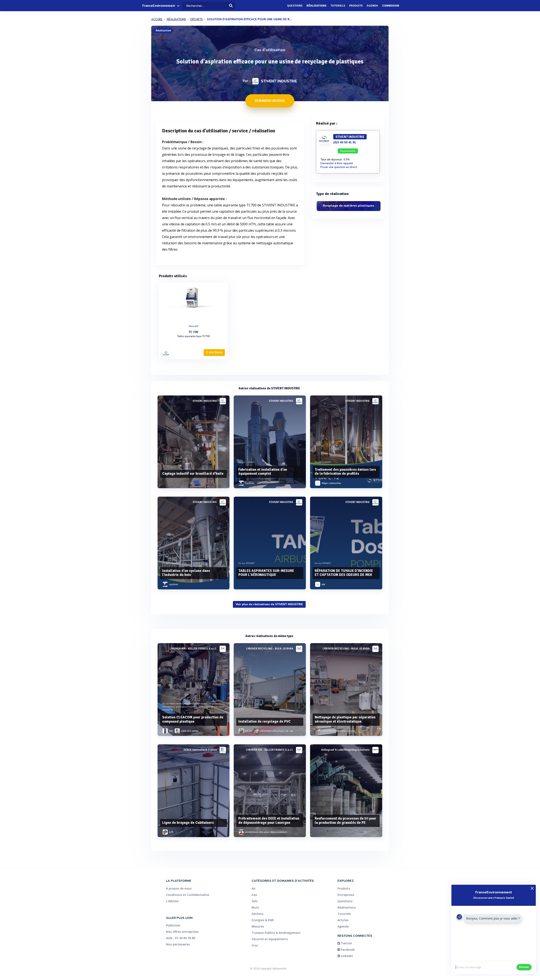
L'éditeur (172, 901)
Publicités (173, 925)
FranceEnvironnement (158, 6)
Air (254, 888)
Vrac (255, 945)
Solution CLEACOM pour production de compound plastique (192, 719)
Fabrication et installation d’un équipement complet (262, 471)
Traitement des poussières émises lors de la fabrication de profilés (345, 471)
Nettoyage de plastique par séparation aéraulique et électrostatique (345, 719)
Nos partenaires (178, 944)
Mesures (258, 926)
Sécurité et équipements (270, 939)
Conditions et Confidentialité (187, 895)
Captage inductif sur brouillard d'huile (193, 473)
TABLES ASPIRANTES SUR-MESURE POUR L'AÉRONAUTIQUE (266, 573)
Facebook (347, 950)
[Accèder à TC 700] (193, 302)
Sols (255, 901)
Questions (294, 5)
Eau (254, 895)
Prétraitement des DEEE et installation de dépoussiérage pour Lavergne (268, 820)
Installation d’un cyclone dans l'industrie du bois (186, 573)
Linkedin (346, 956)
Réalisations (316, 5)
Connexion (390, 5)
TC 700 (193, 332)
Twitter (346, 943)
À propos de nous (179, 888)
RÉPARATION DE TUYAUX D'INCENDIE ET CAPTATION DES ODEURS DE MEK (344, 573)
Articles (343, 920)
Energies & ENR (263, 920)
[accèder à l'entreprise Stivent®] (166, 353)
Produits (356, 5)
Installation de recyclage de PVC (264, 721)
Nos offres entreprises (182, 932)
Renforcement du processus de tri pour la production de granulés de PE (345, 820)
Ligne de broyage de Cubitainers (188, 822)
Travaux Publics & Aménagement (276, 933)
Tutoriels (338, 5)
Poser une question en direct (338, 167)
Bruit (255, 907)
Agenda (372, 5)
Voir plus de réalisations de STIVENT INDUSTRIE (269, 604)
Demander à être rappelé (336, 163)
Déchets (257, 914)
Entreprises (346, 895)
